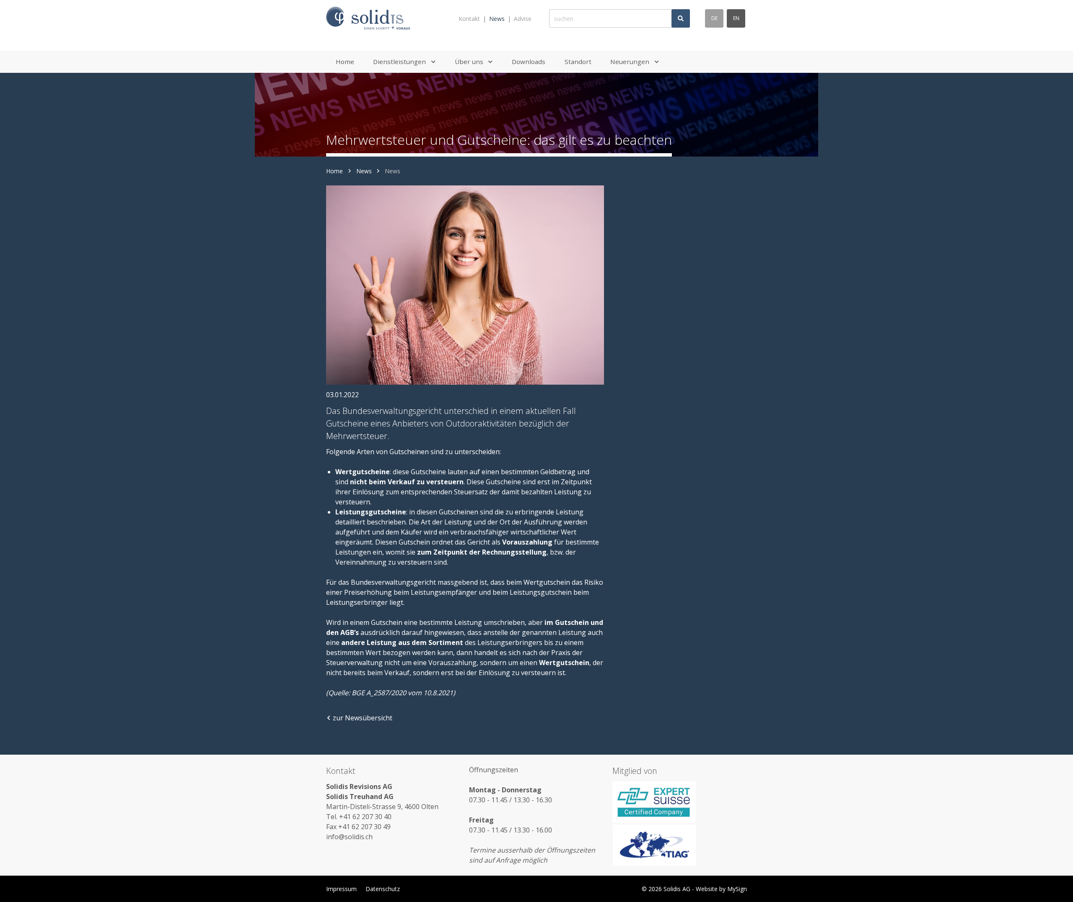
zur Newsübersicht (362, 717)
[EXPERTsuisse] (679, 801)
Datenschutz (382, 889)
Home (334, 171)
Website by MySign (721, 889)
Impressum (341, 889)
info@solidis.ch (349, 836)
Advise (522, 19)
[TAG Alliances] (679, 845)
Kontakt (469, 19)
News (497, 19)
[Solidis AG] (368, 19)
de (714, 18)
